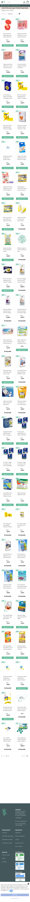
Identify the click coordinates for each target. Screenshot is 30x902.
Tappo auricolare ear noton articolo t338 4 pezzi (21, 402)
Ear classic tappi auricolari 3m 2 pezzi (21, 525)
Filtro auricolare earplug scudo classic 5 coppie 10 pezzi (7, 280)
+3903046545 (18, 818)
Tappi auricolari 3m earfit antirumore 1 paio (7, 372)
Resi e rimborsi (18, 846)
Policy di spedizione (20, 836)
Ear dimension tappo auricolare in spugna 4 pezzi (7, 96)
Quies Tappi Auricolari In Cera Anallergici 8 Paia (21, 341)
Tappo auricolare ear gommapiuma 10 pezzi (21, 678)
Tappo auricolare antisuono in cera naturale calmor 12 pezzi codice (22, 35)
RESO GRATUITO (16, 5)
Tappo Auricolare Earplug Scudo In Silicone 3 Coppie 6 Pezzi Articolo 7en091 (22, 157)
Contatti (17, 839)
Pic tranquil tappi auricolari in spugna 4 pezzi (7, 617)
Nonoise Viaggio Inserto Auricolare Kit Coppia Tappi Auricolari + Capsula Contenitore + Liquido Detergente (22, 280)
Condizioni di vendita (7, 843)
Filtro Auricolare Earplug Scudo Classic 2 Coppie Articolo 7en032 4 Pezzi (7, 127)
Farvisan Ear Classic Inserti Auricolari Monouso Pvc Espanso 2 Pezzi (7, 708)
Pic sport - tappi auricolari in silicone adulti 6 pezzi (21, 464)
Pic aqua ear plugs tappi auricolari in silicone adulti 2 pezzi (21, 433)
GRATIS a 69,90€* (6, 5)
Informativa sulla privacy (8, 836)
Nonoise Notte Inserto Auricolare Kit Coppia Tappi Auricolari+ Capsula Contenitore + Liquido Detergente (22, 311)
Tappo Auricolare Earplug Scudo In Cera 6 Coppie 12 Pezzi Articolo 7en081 (7, 188)
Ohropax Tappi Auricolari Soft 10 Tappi (21, 617)
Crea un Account (6, 855)
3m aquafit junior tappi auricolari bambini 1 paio (22, 372)
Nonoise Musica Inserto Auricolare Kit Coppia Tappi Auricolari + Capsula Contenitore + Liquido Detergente (7, 311)
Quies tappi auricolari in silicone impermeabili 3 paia (21, 739)
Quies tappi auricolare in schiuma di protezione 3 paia (7, 341)
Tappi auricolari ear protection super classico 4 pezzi (7, 586)
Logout (3, 858)
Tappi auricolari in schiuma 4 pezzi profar (21, 219)
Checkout (4, 861)
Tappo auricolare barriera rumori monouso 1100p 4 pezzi (21, 127)
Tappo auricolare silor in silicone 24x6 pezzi (7, 402)
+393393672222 (23, 821)
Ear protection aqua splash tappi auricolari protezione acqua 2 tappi (22, 586)
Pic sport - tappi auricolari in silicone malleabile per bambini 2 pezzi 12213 (7, 464)
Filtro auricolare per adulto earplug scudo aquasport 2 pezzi (7, 219)
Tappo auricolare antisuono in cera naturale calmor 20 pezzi (7, 65)
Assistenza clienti (19, 843)
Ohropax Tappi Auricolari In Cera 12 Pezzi (22, 647)
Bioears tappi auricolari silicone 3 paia (21, 249)
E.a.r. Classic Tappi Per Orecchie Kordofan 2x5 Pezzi (7, 739)
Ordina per (3, 14)
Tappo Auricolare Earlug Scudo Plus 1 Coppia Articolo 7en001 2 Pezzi (7, 433)
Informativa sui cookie (7, 839)
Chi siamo (4, 832)
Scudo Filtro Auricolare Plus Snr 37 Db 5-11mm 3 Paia (7, 494)
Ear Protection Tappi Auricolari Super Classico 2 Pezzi (21, 555)
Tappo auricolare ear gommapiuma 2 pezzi (7, 678)
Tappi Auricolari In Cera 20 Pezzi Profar (7, 249)
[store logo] (4, 2)
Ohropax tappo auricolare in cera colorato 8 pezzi (7, 647)
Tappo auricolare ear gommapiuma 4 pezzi (7, 157)
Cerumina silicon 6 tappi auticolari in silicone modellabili (21, 65)
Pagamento (18, 832)
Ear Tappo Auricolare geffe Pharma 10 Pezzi (7, 525)
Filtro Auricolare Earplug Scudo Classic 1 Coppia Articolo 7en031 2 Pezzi (22, 96)
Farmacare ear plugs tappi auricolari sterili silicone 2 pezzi (7, 35)
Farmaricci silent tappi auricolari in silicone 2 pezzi (22, 708)
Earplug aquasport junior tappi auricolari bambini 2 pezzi (22, 188)
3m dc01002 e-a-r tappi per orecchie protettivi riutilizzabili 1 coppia (7, 555)
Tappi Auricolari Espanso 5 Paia (21, 493)
